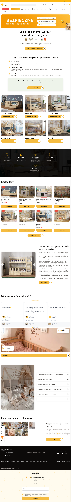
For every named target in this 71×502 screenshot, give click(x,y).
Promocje (6, 9)
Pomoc (34, 461)
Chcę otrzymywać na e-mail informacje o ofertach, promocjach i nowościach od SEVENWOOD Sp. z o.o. (35, 495)
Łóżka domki (44, 9)
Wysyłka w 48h (16, 9)
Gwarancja (18, 461)
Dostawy (27, 461)
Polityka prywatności (61, 461)
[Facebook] (58, 454)
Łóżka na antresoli (54, 9)
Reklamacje (13, 461)
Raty (38, 461)
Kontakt (63, 4)
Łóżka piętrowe (35, 9)
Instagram (59, 433)
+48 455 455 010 (9, 453)
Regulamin (68, 461)
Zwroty (31, 461)
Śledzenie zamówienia (56, 4)
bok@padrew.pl (8, 455)
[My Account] (67, 4)
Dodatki (4, 11)
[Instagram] (60, 454)
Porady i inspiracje (43, 461)
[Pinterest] (63, 454)
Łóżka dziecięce (26, 9)
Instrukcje (22, 461)
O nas (50, 4)
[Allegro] (66, 454)
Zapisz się (36, 498)
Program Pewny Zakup (5, 461)
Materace (63, 9)
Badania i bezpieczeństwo (42, 4)
